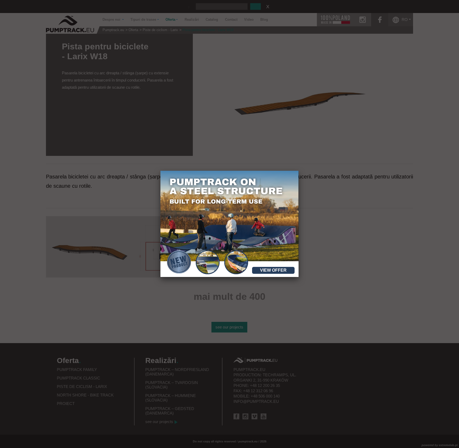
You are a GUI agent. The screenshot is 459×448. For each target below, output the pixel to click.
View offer (273, 270)
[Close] (298, 171)
